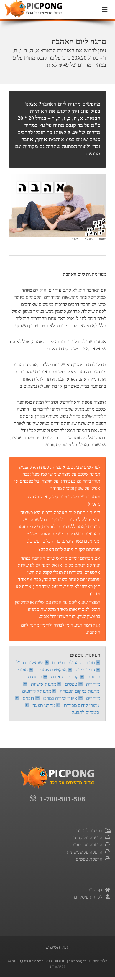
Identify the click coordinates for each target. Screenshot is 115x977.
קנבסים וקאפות (65, 676)
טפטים (71, 683)
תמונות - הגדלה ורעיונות (74, 662)
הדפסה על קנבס (89, 837)
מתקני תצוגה (44, 705)
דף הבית (96, 889)
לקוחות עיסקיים (89, 896)
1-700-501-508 (60, 799)
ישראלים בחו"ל (30, 662)
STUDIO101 (56, 961)
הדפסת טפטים (90, 859)
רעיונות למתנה (90, 830)
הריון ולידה (86, 669)
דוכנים (29, 698)
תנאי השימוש (58, 946)
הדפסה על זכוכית (88, 844)
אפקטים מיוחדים (52, 669)
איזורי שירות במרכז (60, 698)
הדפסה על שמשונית (86, 851)
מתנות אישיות (44, 683)
